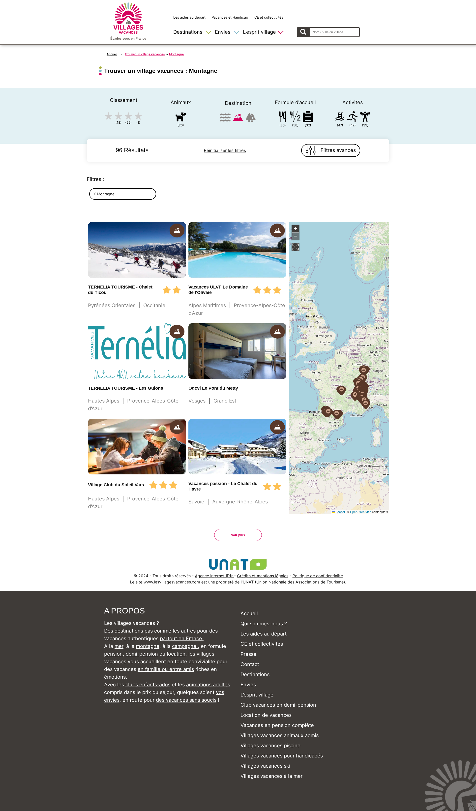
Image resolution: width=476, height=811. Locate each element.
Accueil (112, 54)
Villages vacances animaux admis (279, 735)
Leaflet (340, 512)
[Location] (308, 117)
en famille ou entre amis (166, 669)
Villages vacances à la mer (271, 776)
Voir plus (238, 535)
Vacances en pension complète (277, 725)
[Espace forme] (365, 117)
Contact (249, 664)
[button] (336, 414)
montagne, (148, 646)
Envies (222, 32)
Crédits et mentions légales (262, 575)
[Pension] (282, 117)
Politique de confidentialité (318, 575)
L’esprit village (259, 32)
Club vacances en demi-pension (278, 705)
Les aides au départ (189, 17)
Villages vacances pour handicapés (281, 756)
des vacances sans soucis (186, 700)
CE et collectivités (268, 17)
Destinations (187, 32)
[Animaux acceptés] (181, 117)
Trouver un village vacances (145, 54)
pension (113, 654)
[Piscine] (340, 117)
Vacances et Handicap (230, 17)
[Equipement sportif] (352, 117)
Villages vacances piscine (270, 746)
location (176, 654)
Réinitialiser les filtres (225, 150)
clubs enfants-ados (147, 685)
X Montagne (104, 194)
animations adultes (208, 685)
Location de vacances (266, 715)
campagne (185, 646)
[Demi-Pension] (295, 117)
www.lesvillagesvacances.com (172, 581)
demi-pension (142, 654)
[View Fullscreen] (295, 247)
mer (119, 646)
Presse (248, 654)
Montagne (176, 54)
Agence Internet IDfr (214, 575)
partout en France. (182, 638)
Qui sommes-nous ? (263, 624)
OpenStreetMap (360, 512)
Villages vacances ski (265, 766)
